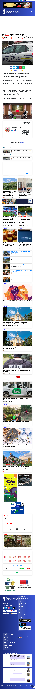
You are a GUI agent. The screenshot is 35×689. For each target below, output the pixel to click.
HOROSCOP (17, 553)
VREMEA (17, 572)
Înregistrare (33, 0)
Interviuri (21, 608)
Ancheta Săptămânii (23, 598)
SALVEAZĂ (29, 173)
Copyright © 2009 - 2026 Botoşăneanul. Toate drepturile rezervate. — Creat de (17, 686)
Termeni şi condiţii (8, 645)
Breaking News (22, 603)
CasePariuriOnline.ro (23, 633)
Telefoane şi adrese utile (9, 642)
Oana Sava (13, 151)
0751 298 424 (5, 603)
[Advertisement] (17, 22)
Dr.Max (26, 634)
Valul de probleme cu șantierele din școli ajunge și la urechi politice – (21, 150)
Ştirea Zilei (21, 600)
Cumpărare (21, 568)
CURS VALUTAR (17, 565)
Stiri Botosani (7, 37)
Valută (6, 568)
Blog (20, 609)
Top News (5, 205)
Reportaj (21, 606)
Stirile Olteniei (27, 636)
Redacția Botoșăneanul (16, 127)
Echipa (20, 616)
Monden (21, 611)
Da (5, 518)
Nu (5, 519)
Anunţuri (6, 640)
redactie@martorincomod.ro (7, 605)
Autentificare (29, 0)
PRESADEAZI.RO (27, 633)
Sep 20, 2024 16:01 (28, 37)
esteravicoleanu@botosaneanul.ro (15, 129)
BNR (14, 568)
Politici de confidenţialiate (9, 644)
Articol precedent (8, 147)
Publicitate (6, 637)
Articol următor (6, 154)
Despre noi (6, 636)
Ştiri (20, 604)
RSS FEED (6, 647)
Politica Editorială (23, 614)
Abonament (6, 648)
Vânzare (28, 568)
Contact (5, 639)
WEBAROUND (17, 686)
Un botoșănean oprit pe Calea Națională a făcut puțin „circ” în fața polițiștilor (20, 157)
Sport (20, 612)
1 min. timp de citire (17, 37)
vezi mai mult (7, 531)
